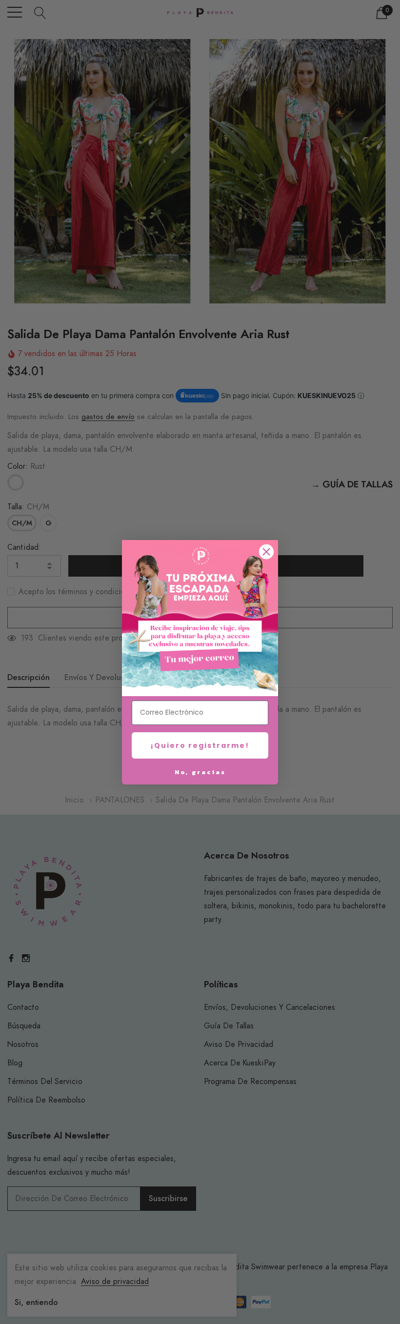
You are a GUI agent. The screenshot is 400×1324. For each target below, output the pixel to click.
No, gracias (200, 772)
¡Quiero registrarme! (200, 745)
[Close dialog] (266, 552)
